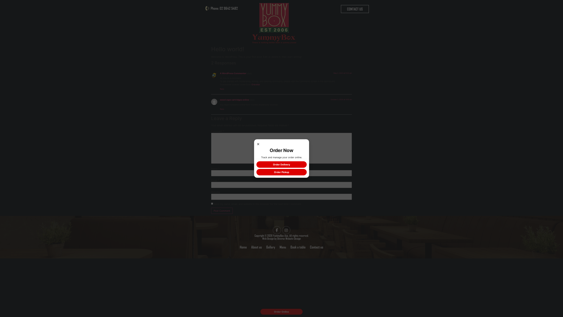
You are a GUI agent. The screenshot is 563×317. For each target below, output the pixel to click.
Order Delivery (281, 164)
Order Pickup (281, 172)
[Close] (258, 144)
